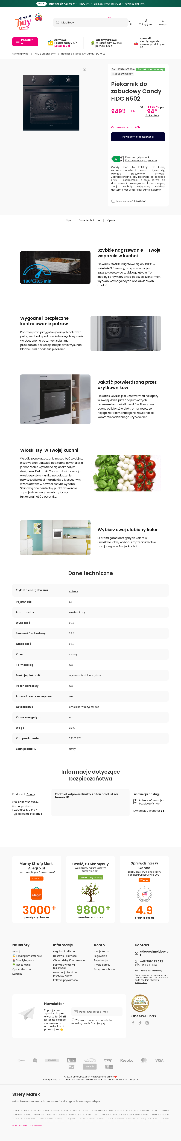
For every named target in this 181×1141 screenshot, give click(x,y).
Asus (115, 1114)
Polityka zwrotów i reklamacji (64, 966)
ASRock (105, 1114)
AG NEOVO (99, 1110)
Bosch (92, 1118)
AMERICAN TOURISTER (44, 1114)
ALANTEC (146, 1110)
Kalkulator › (152, 115)
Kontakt (17, 973)
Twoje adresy (102, 964)
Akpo (135, 1110)
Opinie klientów (21, 969)
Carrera (165, 1118)
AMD (28, 1114)
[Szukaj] (56, 22)
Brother (120, 1118)
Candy (129, 74)
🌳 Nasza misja (21, 964)
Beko (41, 1118)
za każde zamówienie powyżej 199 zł (108, 43)
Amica (62, 1114)
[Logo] (23, 22)
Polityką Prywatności (147, 981)
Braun (110, 1118)
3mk (17, 1110)
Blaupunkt (71, 1118)
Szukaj (16, 951)
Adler (66, 1110)
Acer (47, 1110)
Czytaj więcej (98, 1023)
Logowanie (100, 955)
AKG (127, 1110)
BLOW (82, 1118)
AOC (80, 1114)
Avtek (145, 1114)
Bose (101, 1118)
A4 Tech (37, 1110)
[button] (163, 22)
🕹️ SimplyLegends (23, 960)
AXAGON (164, 1114)
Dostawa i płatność (65, 955)
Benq (59, 1118)
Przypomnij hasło (104, 969)
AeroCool (76, 1110)
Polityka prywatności (65, 980)
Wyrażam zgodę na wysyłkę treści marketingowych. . (91, 1022)
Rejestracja (101, 960)
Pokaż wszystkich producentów (27, 1125)
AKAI (119, 1110)
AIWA (111, 1110)
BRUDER (132, 1118)
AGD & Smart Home (45, 53)
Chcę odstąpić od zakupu (69, 960)
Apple (88, 1114)
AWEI (154, 1114)
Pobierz (73, 591)
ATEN (123, 1114)
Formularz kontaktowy (148, 970)
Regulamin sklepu (64, 951)
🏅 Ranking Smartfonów (27, 955)
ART (96, 1114)
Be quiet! (30, 1118)
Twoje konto (101, 951)
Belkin (50, 1118)
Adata (56, 1110)
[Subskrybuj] (118, 1011)
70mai (26, 1110)
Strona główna (20, 53)
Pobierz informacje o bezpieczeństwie (152, 802)
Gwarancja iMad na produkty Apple (65, 974)
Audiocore (134, 1114)
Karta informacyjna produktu (141, 160)
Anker (71, 1114)
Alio (156, 1110)
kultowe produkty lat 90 (152, 43)
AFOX (87, 1110)
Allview (165, 1110)
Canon (153, 1118)
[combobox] (90, 22)
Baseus (18, 1118)
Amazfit (19, 1114)
